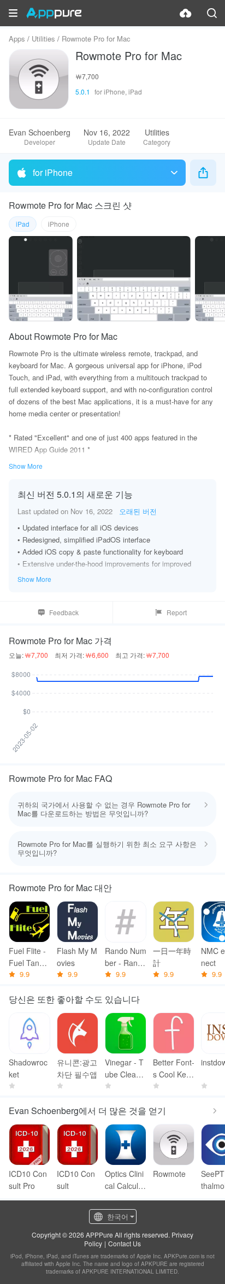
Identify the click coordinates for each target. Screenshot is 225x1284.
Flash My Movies (77, 956)
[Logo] (53, 13)
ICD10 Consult (76, 1179)
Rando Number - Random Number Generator (125, 957)
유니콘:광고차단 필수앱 (77, 1068)
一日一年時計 (172, 956)
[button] (13, 13)
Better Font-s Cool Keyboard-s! (173, 1068)
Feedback (64, 612)
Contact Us (124, 1243)
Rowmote (169, 1173)
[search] (212, 13)
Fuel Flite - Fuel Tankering (29, 957)
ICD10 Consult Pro (28, 1179)
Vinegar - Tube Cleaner (125, 1068)
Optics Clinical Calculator (125, 1180)
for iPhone (53, 172)
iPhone (58, 223)
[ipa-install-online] (186, 13)
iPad (22, 223)
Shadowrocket (28, 1068)
